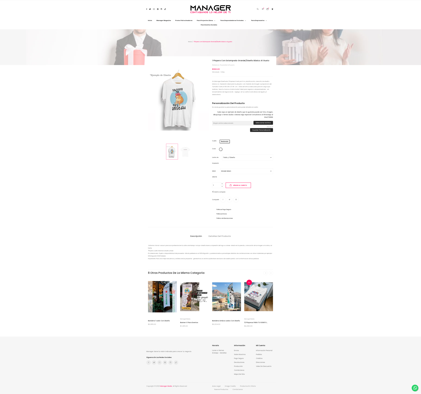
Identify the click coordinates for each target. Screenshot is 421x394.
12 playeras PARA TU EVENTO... (256, 322)
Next (210, 100)
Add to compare (219, 192)
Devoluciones (239, 362)
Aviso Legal (216, 386)
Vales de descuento (263, 366)
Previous (146, 100)
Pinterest (158, 9)
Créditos (259, 358)
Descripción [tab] (196, 236)
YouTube (154, 9)
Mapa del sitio (239, 374)
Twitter (150, 9)
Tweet (229, 199)
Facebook (146, 9)
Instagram (161, 9)
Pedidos (259, 354)
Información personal (264, 350)
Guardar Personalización (261, 130)
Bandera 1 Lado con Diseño (159, 321)
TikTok (165, 9)
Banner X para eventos (189, 322)
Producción (238, 366)
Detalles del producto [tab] (220, 236)
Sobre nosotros (240, 354)
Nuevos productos (221, 389)
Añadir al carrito (240, 185)
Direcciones (260, 362)
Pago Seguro (239, 358)
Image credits (230, 386)
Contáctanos (239, 370)
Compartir (223, 199)
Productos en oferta (248, 386)
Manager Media (185, 319)
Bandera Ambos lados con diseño (226, 321)
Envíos (236, 350)
